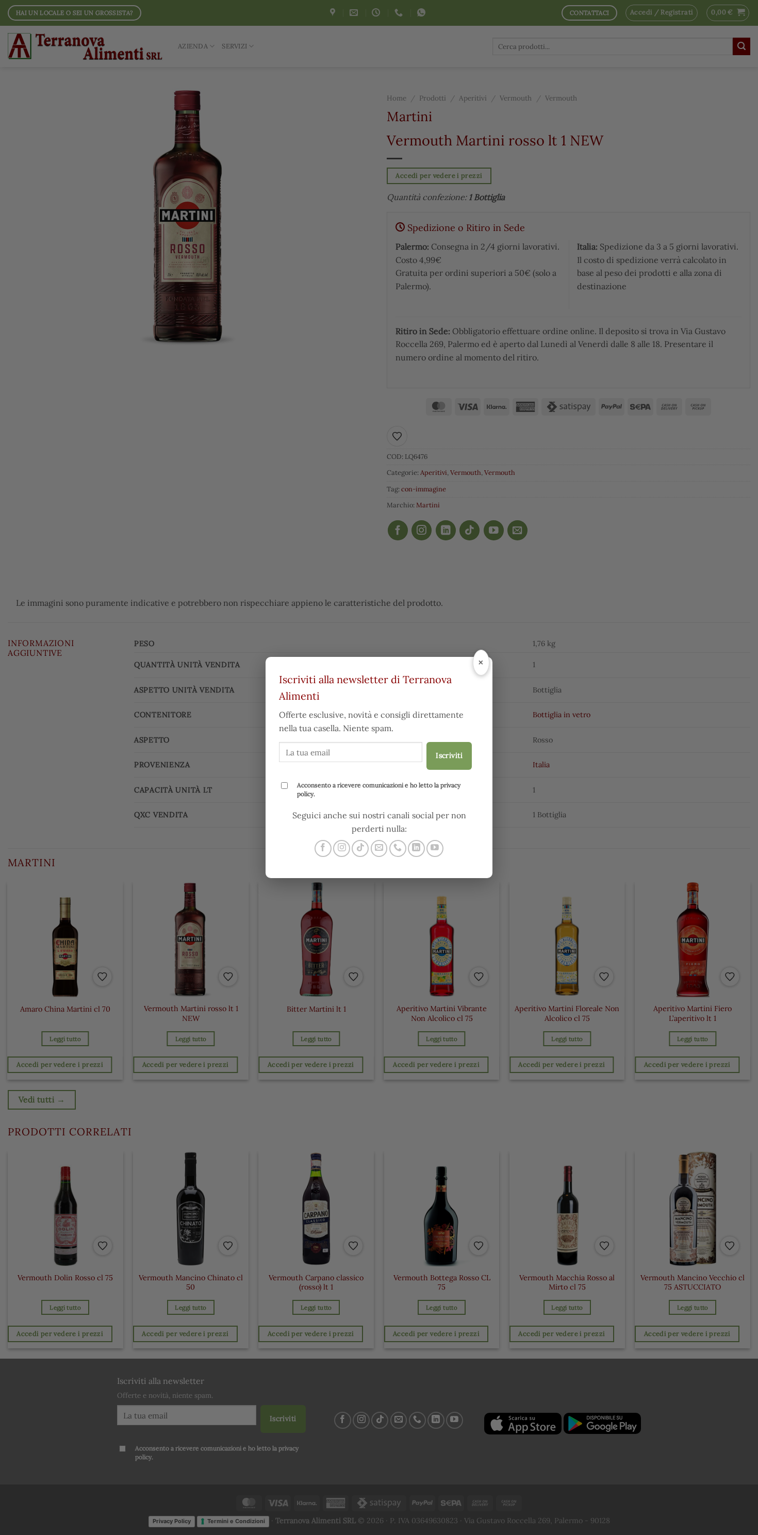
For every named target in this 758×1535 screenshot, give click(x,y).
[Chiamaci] (397, 848)
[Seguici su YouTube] (434, 848)
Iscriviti (449, 755)
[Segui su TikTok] (360, 848)
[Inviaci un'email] (379, 848)
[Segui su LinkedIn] (416, 848)
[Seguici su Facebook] (323, 848)
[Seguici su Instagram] (341, 848)
